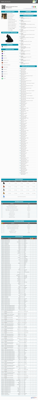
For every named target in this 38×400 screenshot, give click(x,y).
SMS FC (4, 78)
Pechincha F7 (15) (5, 60)
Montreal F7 (5, 46)
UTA (4, 53)
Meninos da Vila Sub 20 (6, 64)
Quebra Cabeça (5, 67)
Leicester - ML (5, 73)
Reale (4, 51)
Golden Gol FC (5, 62)
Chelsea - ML (5, 71)
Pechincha (4, 55)
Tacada (4, 76)
